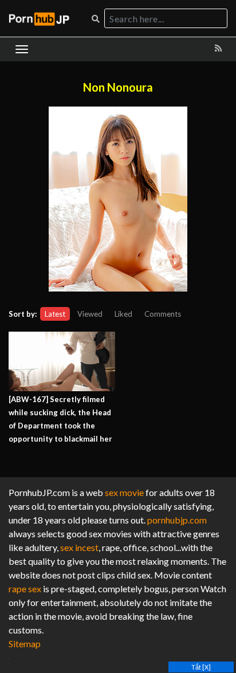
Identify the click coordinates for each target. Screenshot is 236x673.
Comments (162, 313)
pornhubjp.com (177, 519)
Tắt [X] (201, 667)
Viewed (90, 313)
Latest (55, 313)
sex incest (79, 547)
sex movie (124, 492)
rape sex (25, 588)
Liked (123, 313)
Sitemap (25, 643)
